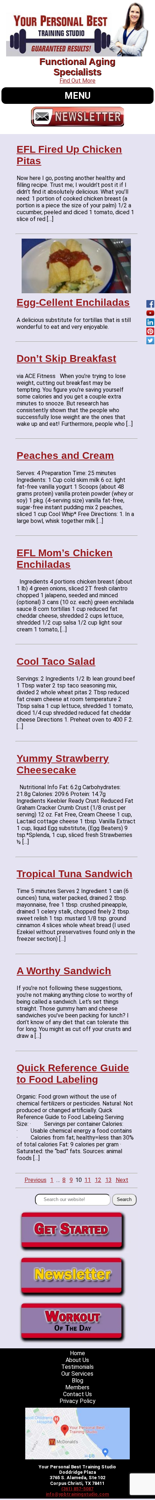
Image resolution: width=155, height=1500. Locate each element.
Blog (77, 1380)
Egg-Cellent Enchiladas (73, 302)
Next (122, 1180)
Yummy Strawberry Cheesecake (63, 764)
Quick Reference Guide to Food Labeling (73, 1073)
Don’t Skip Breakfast (66, 358)
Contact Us (77, 1394)
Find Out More (77, 80)
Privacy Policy (77, 1401)
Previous (35, 1180)
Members (77, 1387)
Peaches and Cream (65, 455)
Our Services (77, 1373)
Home (77, 1353)
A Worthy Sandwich (64, 970)
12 (98, 1180)
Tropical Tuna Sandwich (74, 873)
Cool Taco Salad (56, 661)
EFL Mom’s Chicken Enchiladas (64, 558)
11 (87, 1180)
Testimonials (77, 1366)
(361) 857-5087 (77, 1488)
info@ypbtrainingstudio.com (77, 1494)
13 (108, 1180)
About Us (77, 1360)
